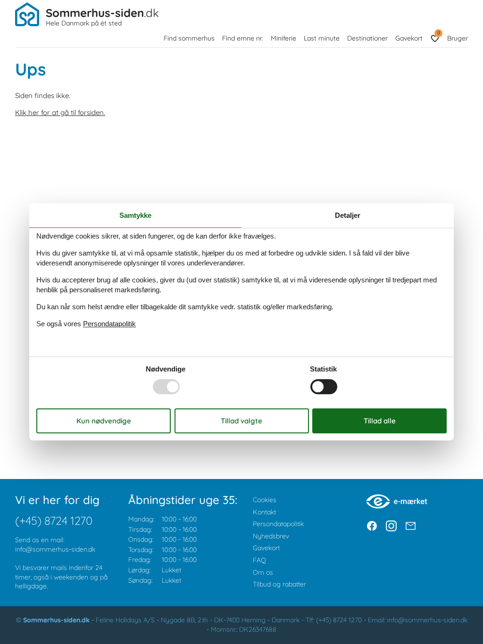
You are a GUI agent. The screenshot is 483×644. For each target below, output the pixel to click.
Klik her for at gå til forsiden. (60, 112)
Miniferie (283, 38)
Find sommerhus (189, 38)
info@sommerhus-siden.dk (55, 549)
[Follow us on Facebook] (372, 526)
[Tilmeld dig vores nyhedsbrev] (410, 526)
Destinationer (367, 38)
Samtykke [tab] (135, 215)
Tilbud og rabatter (279, 584)
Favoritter (438, 33)
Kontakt (264, 512)
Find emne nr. (242, 38)
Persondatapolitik (278, 524)
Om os (263, 572)
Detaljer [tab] (347, 215)
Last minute (322, 38)
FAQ (259, 560)
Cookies (264, 499)
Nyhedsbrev (271, 536)
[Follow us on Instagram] (391, 526)
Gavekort (409, 38)
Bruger (457, 38)
